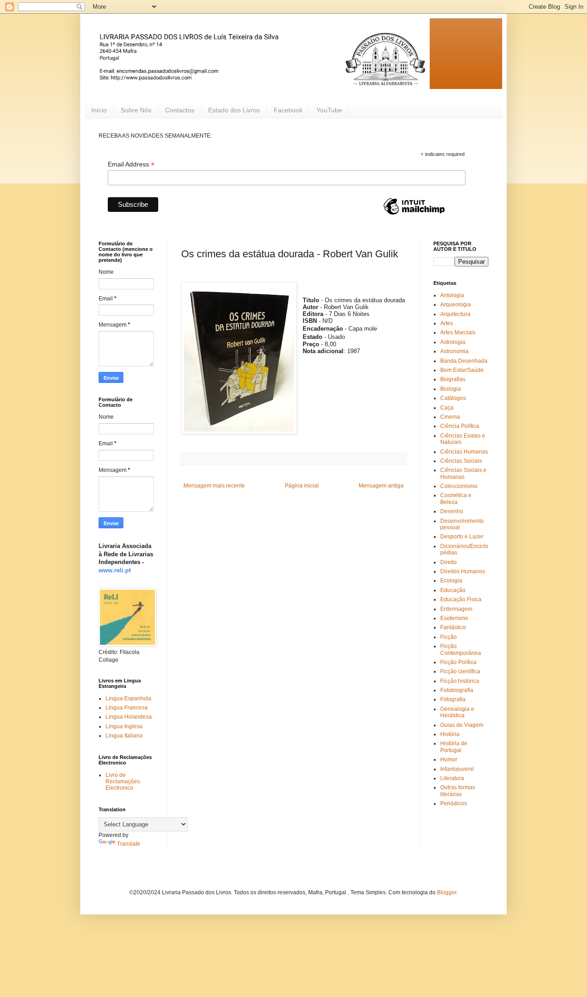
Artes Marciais (458, 332)
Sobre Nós (136, 110)
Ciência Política (459, 426)
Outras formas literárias (457, 790)
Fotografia (452, 699)
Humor (448, 759)
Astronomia (454, 351)
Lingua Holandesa (128, 717)
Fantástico (453, 627)
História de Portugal (453, 746)
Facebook (288, 110)
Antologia (452, 295)
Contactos (179, 110)
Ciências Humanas (464, 452)
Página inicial (302, 485)
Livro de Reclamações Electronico (122, 782)
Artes (446, 323)
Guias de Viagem (461, 725)
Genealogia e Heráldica (457, 712)
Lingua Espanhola (128, 698)
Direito (448, 562)
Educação (452, 590)
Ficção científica (460, 671)
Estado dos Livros (234, 110)
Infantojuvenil (457, 769)
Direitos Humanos (462, 571)
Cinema (450, 417)
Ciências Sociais (461, 461)
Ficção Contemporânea (460, 649)
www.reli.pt (115, 570)
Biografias (452, 379)
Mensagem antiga (381, 485)
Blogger (446, 892)
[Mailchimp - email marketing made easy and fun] (414, 214)
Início (99, 110)
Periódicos (453, 803)
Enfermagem (456, 609)
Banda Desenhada (463, 361)
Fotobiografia (456, 690)
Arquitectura (455, 314)
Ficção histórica (459, 681)
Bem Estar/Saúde (462, 370)
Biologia (450, 389)
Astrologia (452, 342)
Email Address (131, 164)
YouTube (329, 110)
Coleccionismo (458, 486)
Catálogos (453, 398)
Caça (447, 407)
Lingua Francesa (126, 707)
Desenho (451, 511)
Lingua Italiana (124, 735)
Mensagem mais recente (214, 485)
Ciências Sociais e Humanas (463, 473)
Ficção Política (458, 662)
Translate (128, 844)
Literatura (452, 778)
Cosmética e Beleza (455, 498)
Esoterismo (454, 618)
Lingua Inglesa (124, 726)
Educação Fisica (461, 599)
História (450, 734)
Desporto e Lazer (461, 536)
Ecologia (451, 580)
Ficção (448, 637)
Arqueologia (455, 304)
